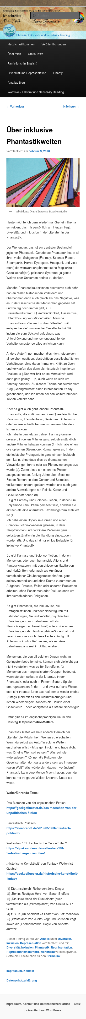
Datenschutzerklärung (21, 980)
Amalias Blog (16, 82)
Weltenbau (47, 951)
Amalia (45, 939)
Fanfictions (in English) (22, 63)
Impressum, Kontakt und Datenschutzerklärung (38, 1004)
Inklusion (27, 947)
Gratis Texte (35, 54)
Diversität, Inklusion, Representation (39, 941)
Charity (58, 73)
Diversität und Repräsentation (27, 73)
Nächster (71, 106)
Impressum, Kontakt (20, 971)
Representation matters (22, 951)
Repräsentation (61, 947)
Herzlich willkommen (21, 44)
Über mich (14, 54)
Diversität (13, 947)
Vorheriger (15, 106)
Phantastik (42, 947)
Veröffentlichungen (54, 44)
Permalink (53, 956)
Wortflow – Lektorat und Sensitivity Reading (36, 92)
